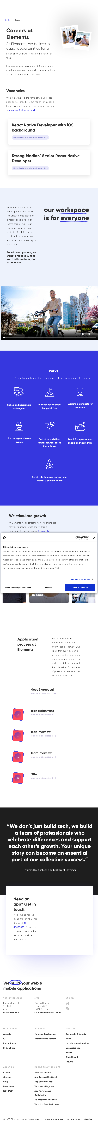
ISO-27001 (8, 1091)
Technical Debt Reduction (46, 1104)
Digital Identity (72, 1057)
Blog (5, 1081)
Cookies (88, 1119)
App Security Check (43, 1081)
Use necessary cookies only (18, 588)
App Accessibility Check (45, 1077)
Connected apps (73, 1048)
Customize (47, 588)
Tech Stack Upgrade (44, 1086)
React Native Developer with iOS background (43, 127)
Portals (69, 1052)
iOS (5, 1038)
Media (68, 1038)
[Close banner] (94, 538)
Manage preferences (80, 579)
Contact (7, 1072)
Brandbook (8, 1086)
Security (69, 1062)
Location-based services (77, 1043)
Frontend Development (45, 1034)
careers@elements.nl (22, 110)
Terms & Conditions (53, 1119)
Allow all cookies (80, 588)
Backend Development (45, 1038)
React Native (9, 1043)
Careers (7, 1077)
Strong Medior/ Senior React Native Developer (46, 158)
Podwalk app (9, 1048)
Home (7, 20)
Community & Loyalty (76, 1034)
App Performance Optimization (42, 1093)
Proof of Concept (42, 1072)
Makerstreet (34, 1119)
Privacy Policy (73, 1119)
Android (7, 1034)
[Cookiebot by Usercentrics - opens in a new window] (77, 538)
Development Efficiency (45, 1099)
